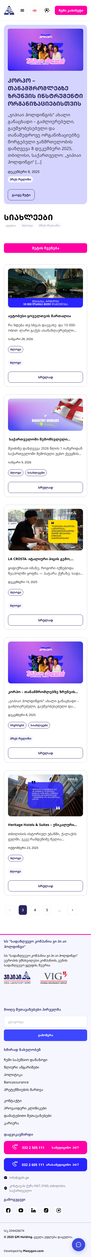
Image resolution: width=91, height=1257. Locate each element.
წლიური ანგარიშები (21, 1067)
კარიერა (11, 1123)
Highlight (17, 725)
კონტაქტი (13, 1100)
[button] (22, 10)
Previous (10, 910)
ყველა (11, 225)
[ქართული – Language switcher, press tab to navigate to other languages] (34, 10)
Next (72, 910)
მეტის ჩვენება (45, 248)
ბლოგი (27, 225)
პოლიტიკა (13, 1074)
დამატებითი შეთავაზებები (27, 1115)
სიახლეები (36, 473)
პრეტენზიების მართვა (23, 1089)
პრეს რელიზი (20, 179)
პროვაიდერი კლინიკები (25, 1108)
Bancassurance (16, 1082)
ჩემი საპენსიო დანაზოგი (25, 1059)
